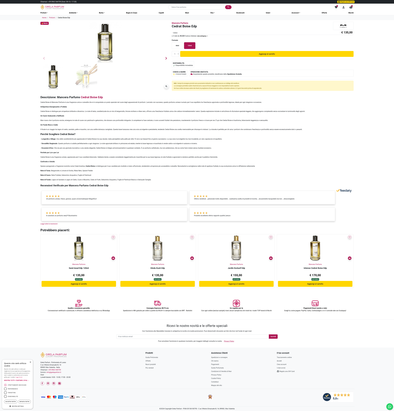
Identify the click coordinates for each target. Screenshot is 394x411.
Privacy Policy (229, 341)
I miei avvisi (281, 368)
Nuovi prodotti (150, 364)
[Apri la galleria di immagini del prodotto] (166, 86)
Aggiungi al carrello (267, 54)
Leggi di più (18, 377)
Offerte (148, 361)
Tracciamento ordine (284, 357)
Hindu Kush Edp (157, 268)
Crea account (281, 364)
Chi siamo (214, 361)
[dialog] (17, 384)
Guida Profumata (151, 357)
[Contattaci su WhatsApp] (389, 406)
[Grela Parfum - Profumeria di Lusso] (53, 355)
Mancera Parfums (180, 23)
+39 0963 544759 (54, 2)
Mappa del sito (216, 385)
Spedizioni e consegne (219, 357)
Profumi (52, 18)
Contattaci (215, 382)
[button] (351, 7)
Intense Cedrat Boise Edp (315, 268)
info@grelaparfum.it (53, 372)
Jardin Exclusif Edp (236, 268)
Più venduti (149, 368)
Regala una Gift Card (347, 2)
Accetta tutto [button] (10, 401)
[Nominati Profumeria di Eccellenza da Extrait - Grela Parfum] (210, 397)
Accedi (279, 361)
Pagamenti (215, 364)
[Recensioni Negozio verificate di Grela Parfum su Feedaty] (338, 397)
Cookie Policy (216, 378)
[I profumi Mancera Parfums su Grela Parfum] (343, 26)
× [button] (30, 362)
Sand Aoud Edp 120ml (79, 268)
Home (44, 18)
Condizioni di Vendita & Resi (221, 371)
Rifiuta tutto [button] (24, 401)
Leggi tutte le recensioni (49, 224)
